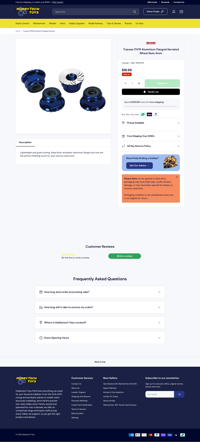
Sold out (162, 83)
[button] (181, 12)
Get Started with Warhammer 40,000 (120, 384)
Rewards (165, 2)
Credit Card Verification (81, 405)
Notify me (153, 91)
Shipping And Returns (80, 396)
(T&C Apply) (57, 2)
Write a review (124, 256)
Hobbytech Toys (28, 434)
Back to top (100, 362)
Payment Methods (79, 400)
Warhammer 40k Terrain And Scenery (119, 405)
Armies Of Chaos (110, 396)
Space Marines (109, 388)
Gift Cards (152, 2)
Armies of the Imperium (113, 392)
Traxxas (125, 63)
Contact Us (179, 2)
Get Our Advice (138, 165)
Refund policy (77, 413)
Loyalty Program (78, 392)
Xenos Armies (109, 400)
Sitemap (75, 417)
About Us (75, 388)
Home (18, 31)
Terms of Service (78, 409)
